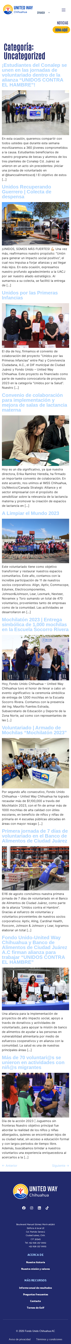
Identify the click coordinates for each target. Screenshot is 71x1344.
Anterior (9, 1165)
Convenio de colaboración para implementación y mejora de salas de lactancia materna (34, 402)
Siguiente (60, 1165)
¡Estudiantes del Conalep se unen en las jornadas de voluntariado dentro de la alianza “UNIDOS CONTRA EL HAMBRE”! (34, 75)
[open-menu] (63, 9)
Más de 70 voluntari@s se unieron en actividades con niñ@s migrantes (33, 1062)
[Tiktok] (47, 1208)
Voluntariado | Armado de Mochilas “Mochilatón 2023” (34, 730)
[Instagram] (31, 1208)
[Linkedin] (39, 1208)
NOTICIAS (62, 22)
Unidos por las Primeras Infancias (30, 295)
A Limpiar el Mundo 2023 (30, 513)
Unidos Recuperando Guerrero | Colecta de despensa (26, 191)
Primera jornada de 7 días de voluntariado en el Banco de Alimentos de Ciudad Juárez (35, 836)
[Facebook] (23, 1208)
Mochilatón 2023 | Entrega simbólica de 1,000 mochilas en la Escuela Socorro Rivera (35, 624)
